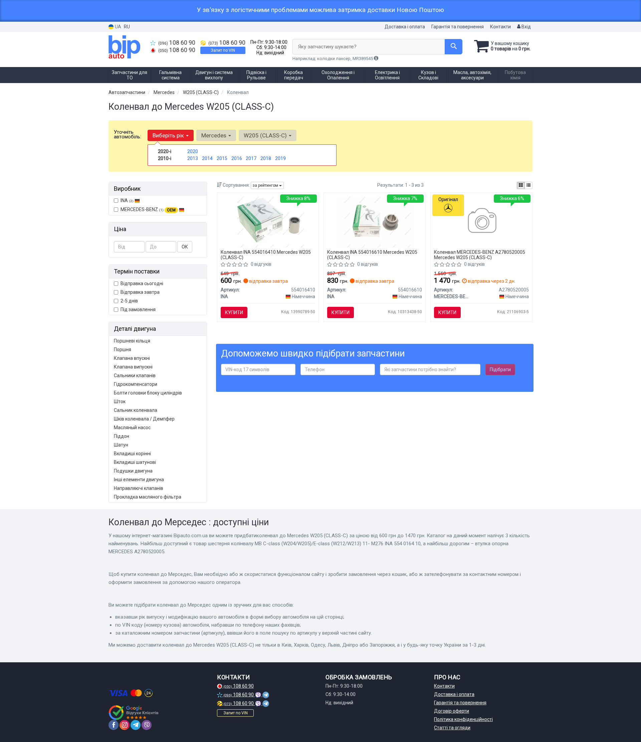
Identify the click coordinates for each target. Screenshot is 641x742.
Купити (234, 312)
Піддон (121, 436)
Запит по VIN (223, 50)
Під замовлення (138, 309)
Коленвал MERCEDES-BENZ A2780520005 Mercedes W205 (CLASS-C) (479, 254)
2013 (192, 158)
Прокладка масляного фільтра (147, 497)
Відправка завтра (140, 292)
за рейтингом (266, 185)
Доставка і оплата (405, 26)
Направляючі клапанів (138, 488)
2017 (251, 158)
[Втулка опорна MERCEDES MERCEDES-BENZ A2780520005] (481, 221)
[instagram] (125, 725)
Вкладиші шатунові (135, 462)
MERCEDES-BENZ (148, 209)
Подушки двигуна (133, 471)
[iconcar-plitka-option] (521, 185)
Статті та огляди (452, 727)
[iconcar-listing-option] (528, 185)
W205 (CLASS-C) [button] (266, 135)
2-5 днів (129, 300)
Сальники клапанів (135, 375)
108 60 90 (176, 42)
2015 (222, 158)
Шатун (121, 445)
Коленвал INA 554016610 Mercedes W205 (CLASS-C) (372, 254)
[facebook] (114, 725)
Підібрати (500, 369)
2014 (207, 158)
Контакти (500, 26)
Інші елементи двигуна (139, 479)
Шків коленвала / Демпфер (144, 419)
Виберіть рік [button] (169, 135)
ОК (185, 246)
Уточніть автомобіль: (127, 134)
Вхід (525, 26)
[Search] (453, 46)
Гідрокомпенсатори (135, 384)
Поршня (122, 349)
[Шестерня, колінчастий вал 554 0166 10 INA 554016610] (374, 221)
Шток (120, 401)
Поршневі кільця (132, 340)
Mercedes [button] (214, 135)
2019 (280, 158)
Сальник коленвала (135, 410)
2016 (236, 158)
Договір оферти (451, 711)
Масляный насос (132, 427)
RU (127, 26)
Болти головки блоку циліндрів (148, 393)
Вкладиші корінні (132, 453)
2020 (192, 151)
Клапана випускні (133, 366)
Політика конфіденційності (463, 719)
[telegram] (136, 725)
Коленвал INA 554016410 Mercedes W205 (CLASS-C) (266, 254)
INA (127, 200)
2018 (265, 158)
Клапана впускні (132, 358)
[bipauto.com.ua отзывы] (134, 712)
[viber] (147, 725)
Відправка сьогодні (142, 283)
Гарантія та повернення (457, 26)
